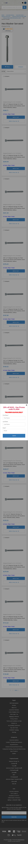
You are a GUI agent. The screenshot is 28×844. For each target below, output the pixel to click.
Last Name (5, 421)
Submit (14, 435)
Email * (4, 427)
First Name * (6, 415)
